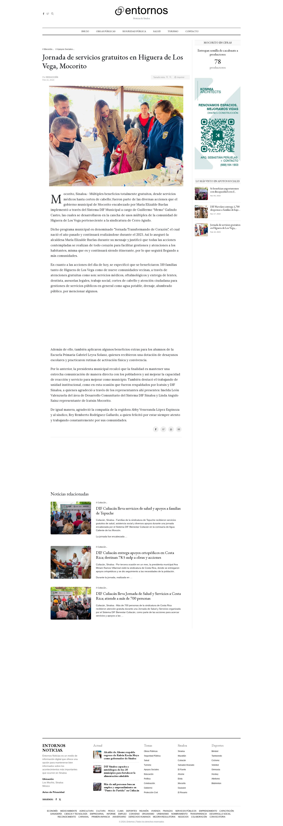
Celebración (149, 783)
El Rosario (182, 792)
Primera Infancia (101, 817)
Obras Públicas (105, 31)
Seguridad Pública (134, 31)
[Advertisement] (116, 320)
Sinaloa (181, 751)
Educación (148, 774)
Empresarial (97, 814)
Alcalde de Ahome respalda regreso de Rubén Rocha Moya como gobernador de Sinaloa (121, 755)
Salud (157, 31)
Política (147, 779)
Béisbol (215, 751)
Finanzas (168, 811)
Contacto (191, 31)
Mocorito (182, 783)
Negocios (183, 817)
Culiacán (182, 760)
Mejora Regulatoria (164, 817)
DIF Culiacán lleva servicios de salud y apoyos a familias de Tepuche (138, 511)
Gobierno (148, 788)
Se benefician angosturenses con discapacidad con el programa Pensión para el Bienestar (224, 193)
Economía (52, 811)
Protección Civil (151, 792)
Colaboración (199, 817)
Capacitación (226, 811)
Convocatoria (217, 817)
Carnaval (83, 817)
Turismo (173, 31)
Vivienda (155, 811)
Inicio (85, 31)
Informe (111, 814)
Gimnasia (216, 769)
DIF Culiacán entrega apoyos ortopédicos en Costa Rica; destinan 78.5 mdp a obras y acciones (135, 555)
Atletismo (216, 779)
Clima (120, 811)
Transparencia (198, 814)
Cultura (100, 811)
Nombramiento (179, 814)
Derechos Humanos (140, 817)
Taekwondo (217, 756)
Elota (180, 779)
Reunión (144, 811)
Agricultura (86, 811)
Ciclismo (215, 760)
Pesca (111, 811)
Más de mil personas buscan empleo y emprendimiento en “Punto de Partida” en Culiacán (121, 787)
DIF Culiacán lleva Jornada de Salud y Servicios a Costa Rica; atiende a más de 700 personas (138, 596)
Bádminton (216, 783)
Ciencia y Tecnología (75, 814)
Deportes (131, 811)
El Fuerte (182, 769)
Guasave (182, 788)
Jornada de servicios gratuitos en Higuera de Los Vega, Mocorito (225, 228)
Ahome (181, 774)
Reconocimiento (67, 817)
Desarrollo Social (220, 814)
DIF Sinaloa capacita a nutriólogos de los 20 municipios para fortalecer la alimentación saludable (119, 771)
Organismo (148, 814)
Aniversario (119, 817)
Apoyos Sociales (151, 769)
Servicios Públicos (185, 811)
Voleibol (215, 765)
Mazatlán (182, 756)
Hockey (215, 774)
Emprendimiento (208, 811)
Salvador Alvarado (186, 765)
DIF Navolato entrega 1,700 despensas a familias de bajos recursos (225, 210)
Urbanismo (163, 814)
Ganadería (56, 814)
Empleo (122, 814)
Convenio (134, 814)
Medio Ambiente (68, 811)
